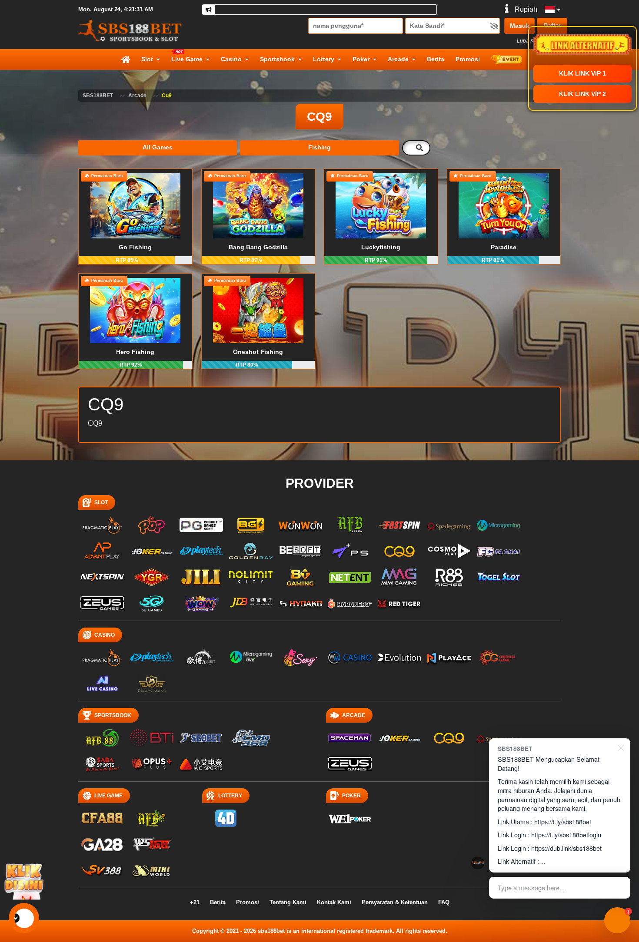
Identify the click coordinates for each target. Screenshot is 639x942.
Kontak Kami (334, 902)
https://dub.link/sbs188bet (566, 848)
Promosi (468, 59)
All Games (158, 147)
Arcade (398, 59)
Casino (231, 59)
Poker (361, 59)
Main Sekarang (135, 216)
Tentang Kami (288, 902)
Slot (147, 59)
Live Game (187, 59)
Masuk (519, 25)
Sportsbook (277, 59)
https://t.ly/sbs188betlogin (566, 834)
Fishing (319, 147)
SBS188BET (98, 96)
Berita (435, 59)
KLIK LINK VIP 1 (582, 73)
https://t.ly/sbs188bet (562, 821)
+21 (195, 902)
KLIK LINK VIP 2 (582, 93)
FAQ (443, 902)
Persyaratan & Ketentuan (395, 902)
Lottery (323, 59)
